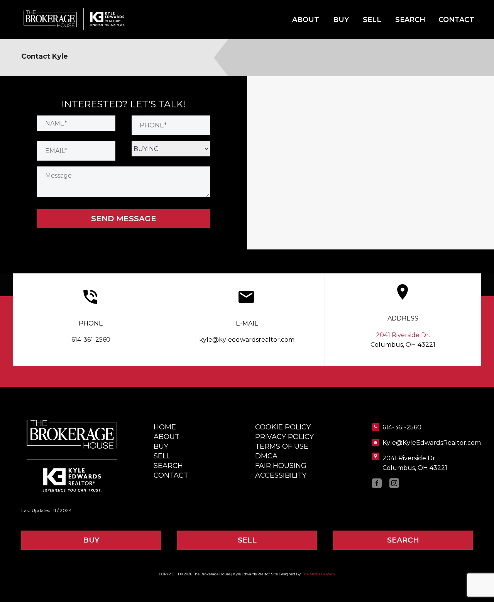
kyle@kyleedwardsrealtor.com (246, 339)
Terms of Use (281, 446)
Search (410, 19)
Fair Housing (280, 465)
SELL (247, 540)
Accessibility (280, 475)
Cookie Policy (283, 427)
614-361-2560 (90, 339)
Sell (372, 19)
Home (165, 427)
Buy (341, 19)
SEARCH (403, 540)
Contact (456, 19)
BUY (91, 540)
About (305, 19)
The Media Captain (318, 574)
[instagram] (394, 483)
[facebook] (377, 483)
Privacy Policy (284, 436)
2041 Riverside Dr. (403, 335)
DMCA (266, 456)
